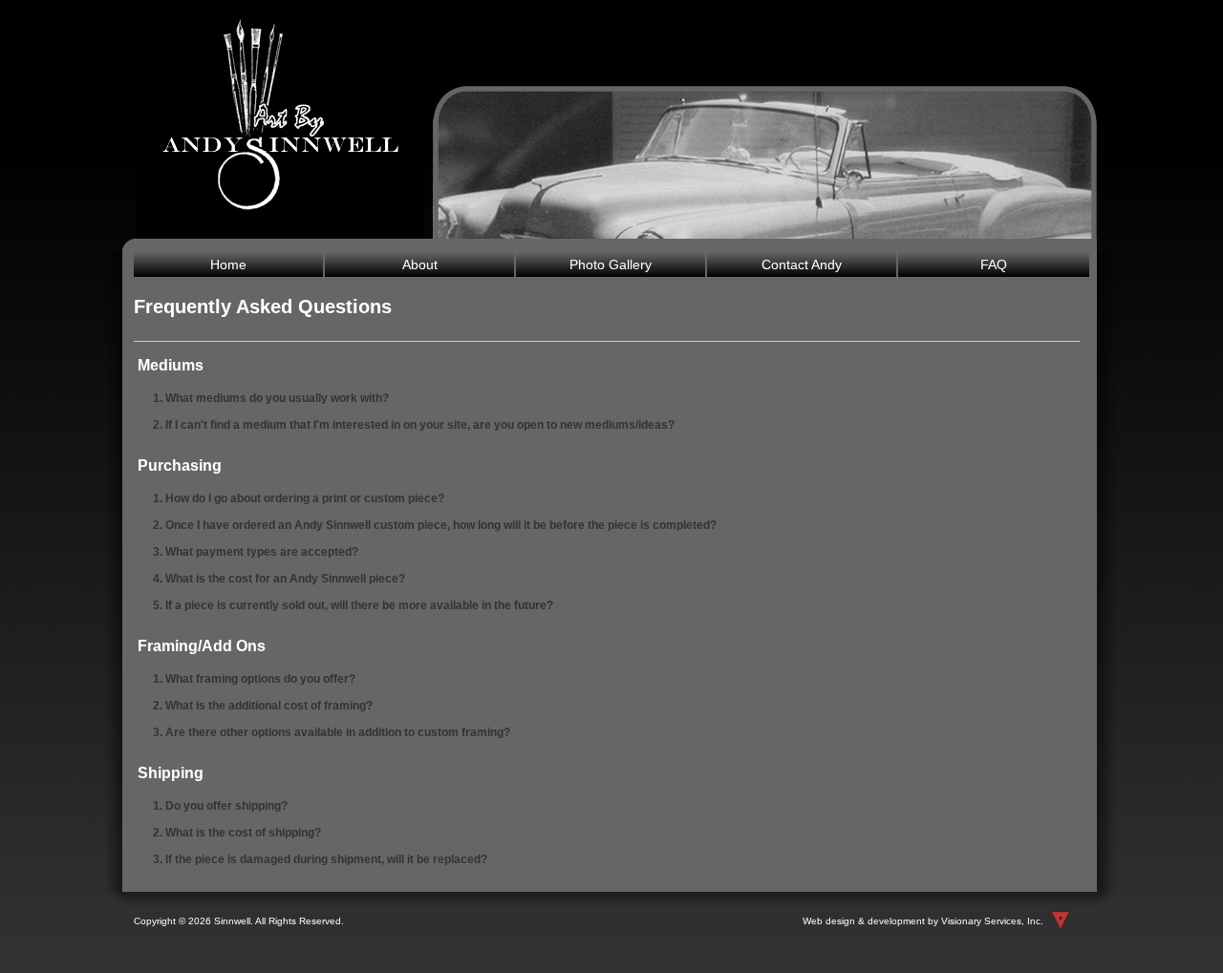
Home (228, 264)
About (420, 264)
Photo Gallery (610, 264)
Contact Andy (802, 264)
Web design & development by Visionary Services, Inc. (923, 921)
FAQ (993, 264)
